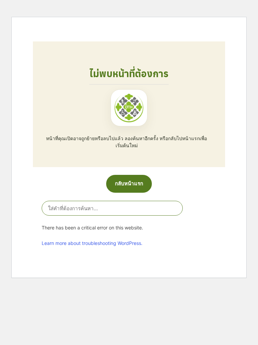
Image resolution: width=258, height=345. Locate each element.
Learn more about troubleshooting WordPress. (92, 243)
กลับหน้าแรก (129, 183)
